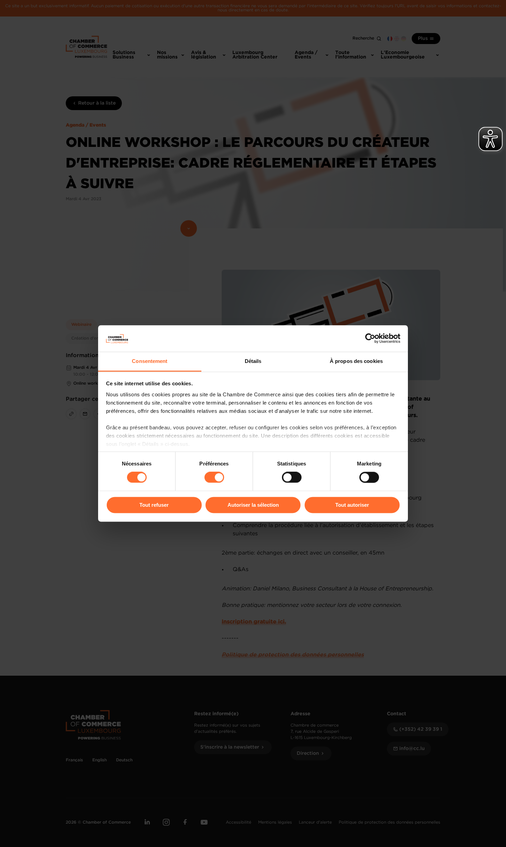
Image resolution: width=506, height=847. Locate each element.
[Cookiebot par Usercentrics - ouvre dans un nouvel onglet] (370, 338)
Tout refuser (154, 505)
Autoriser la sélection (253, 505)
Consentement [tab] (149, 361)
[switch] (214, 477)
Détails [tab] (253, 361)
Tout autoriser (352, 505)
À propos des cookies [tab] (356, 361)
